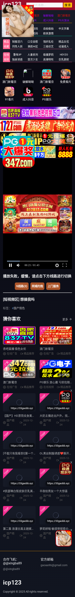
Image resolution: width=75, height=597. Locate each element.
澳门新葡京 (47, 348)
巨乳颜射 (64, 59)
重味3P (17, 54)
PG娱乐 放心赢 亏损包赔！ (56, 382)
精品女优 (64, 41)
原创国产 (17, 33)
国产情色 (19, 308)
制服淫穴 (17, 41)
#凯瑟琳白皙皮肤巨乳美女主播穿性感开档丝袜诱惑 (34, 491)
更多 (65, 319)
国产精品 (17, 28)
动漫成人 (64, 46)
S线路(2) (21, 286)
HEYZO (64, 54)
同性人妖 (17, 46)
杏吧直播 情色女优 (14, 348)
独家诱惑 (17, 59)
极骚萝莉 (48, 54)
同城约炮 (37, 286)
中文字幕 (64, 28)
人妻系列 (33, 54)
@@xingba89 (11, 569)
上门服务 (53, 286)
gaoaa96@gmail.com (54, 565)
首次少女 (33, 59)
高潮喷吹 (48, 59)
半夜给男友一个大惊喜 (54, 491)
